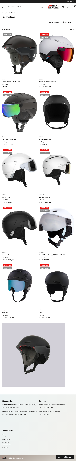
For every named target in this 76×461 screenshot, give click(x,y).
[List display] (73, 29)
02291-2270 (46, 414)
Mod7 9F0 (5, 313)
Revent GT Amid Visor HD (47, 82)
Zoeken (41, 7)
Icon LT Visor (6, 197)
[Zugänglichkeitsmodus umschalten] (73, 1)
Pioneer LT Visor (7, 255)
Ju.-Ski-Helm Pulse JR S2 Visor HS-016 (52, 255)
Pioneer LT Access (45, 139)
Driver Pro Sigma (44, 197)
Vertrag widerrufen (65, 457)
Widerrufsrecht (6, 445)
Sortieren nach (54, 22)
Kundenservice (7, 430)
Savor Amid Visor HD (9, 139)
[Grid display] (71, 29)
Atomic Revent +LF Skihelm (11, 82)
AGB (3, 434)
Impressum (5, 442)
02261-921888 (47, 407)
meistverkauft (66, 22)
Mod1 (41, 313)
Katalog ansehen (2, 6)
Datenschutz (6, 439)
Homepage (5, 13)
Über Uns (5, 447)
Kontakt (4, 437)
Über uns (69, 1)
